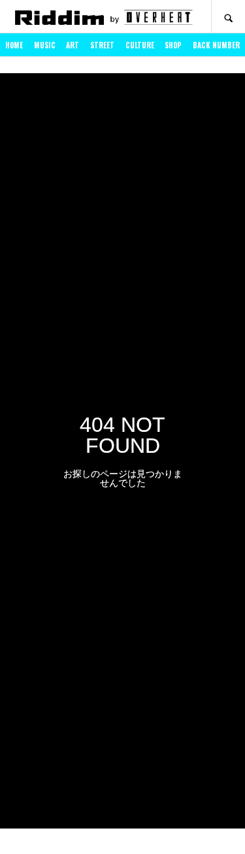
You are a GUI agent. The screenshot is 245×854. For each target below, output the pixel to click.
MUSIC (45, 45)
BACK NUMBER (216, 45)
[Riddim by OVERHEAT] (103, 17)
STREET (102, 45)
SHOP (173, 45)
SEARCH (228, 16)
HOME (14, 45)
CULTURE (139, 45)
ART (72, 45)
